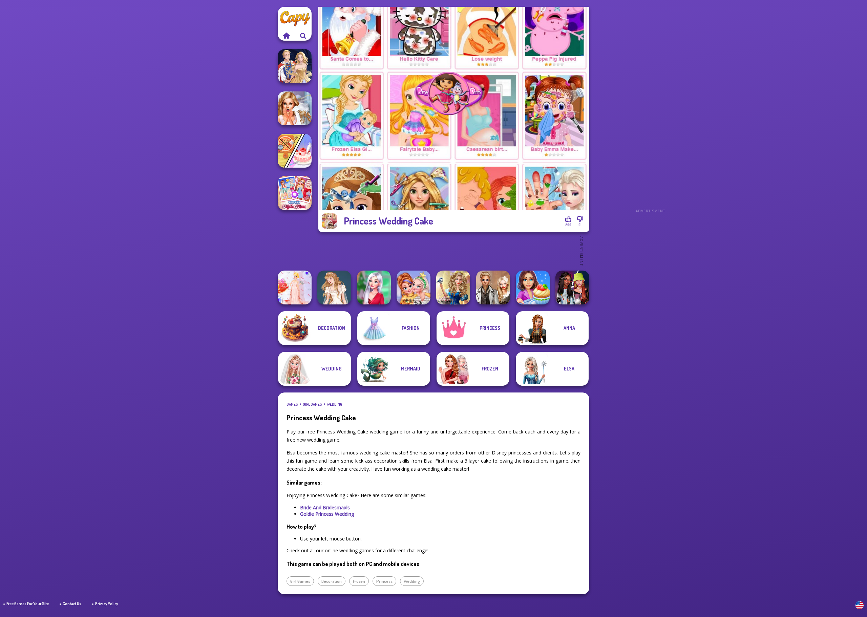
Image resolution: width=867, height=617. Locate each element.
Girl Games (312, 404)
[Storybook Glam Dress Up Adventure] (453, 287)
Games (292, 404)
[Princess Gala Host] (295, 287)
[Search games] (303, 35)
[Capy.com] (286, 35)
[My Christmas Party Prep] (374, 287)
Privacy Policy (106, 603)
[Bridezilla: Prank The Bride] (295, 108)
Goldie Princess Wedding (327, 514)
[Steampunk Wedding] (493, 287)
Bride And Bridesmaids (325, 507)
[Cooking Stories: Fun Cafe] (533, 287)
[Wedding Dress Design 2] (334, 287)
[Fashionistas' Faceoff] (572, 287)
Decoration (331, 581)
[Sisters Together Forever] (295, 193)
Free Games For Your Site (27, 603)
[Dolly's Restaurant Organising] (295, 151)
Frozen (359, 581)
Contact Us (72, 603)
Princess (384, 581)
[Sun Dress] (295, 66)
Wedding (334, 404)
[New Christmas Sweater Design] (413, 287)
